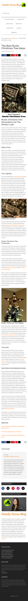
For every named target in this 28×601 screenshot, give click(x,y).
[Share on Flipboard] (16, 55)
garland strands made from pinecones (15, 225)
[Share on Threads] (19, 55)
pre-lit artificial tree (18, 176)
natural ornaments (11, 267)
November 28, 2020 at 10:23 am (11, 456)
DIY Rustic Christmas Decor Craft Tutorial (11, 431)
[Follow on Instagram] (18, 488)
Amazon (3, 538)
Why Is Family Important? (6, 553)
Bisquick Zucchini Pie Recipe (7, 556)
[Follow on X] (8, 488)
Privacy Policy (4, 572)
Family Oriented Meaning (6, 557)
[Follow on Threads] (23, 488)
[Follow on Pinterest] (13, 488)
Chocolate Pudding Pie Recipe (7, 550)
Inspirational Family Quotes (7, 554)
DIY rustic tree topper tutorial (9, 335)
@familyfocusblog (9, 408)
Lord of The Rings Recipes (6, 551)
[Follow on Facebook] (3, 488)
